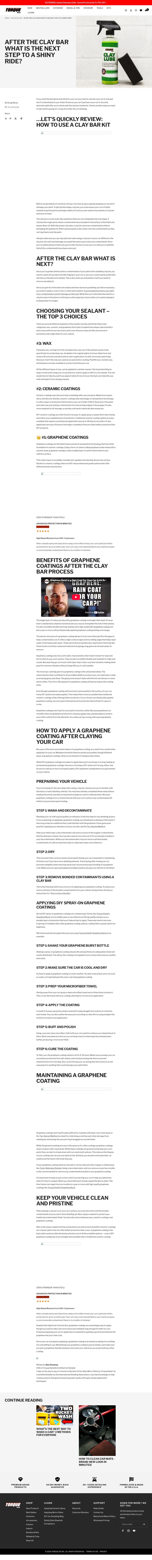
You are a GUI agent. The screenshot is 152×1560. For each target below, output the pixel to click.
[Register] (144, 1524)
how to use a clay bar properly (90, 204)
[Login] (131, 10)
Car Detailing (16, 18)
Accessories (31, 1520)
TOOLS (100, 8)
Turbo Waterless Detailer (51, 1168)
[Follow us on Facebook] (123, 1530)
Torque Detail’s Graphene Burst (92, 933)
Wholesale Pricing (101, 1520)
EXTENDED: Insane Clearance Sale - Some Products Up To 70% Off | (76, 2)
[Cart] (146, 10)
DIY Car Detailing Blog (54, 1516)
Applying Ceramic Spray (54, 1508)
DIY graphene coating (100, 627)
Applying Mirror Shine (53, 1512)
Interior (29, 1528)
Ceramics (30, 1516)
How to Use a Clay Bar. (60, 893)
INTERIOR (88, 8)
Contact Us (98, 1512)
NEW (30, 8)
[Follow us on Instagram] (128, 1530)
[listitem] (6, 119)
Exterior (29, 1524)
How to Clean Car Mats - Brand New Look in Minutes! (97, 1461)
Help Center (98, 1508)
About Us (76, 1508)
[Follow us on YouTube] (134, 1530)
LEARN (31, 13)
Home (7, 18)
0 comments (13, 107)
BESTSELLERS (42, 8)
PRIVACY (103, 1551)
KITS (109, 8)
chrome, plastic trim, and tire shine (88, 714)
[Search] (126, 10)
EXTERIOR (58, 8)
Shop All (29, 1540)
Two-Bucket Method (96, 826)
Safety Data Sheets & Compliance (53, 1522)
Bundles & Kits (32, 1532)
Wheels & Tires (32, 1536)
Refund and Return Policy (104, 1516)
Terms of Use (92, 1551)
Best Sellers (31, 1512)
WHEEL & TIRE (73, 8)
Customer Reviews (80, 1512)
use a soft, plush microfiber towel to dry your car (75, 868)
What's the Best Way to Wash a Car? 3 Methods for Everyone (53, 1432)
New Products (32, 1508)
